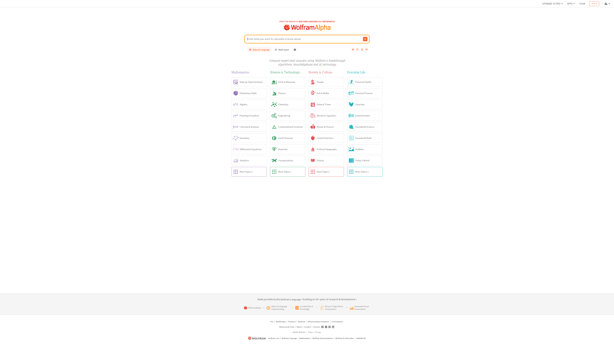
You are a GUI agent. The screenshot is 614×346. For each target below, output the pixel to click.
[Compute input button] (365, 39)
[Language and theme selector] (607, 4)
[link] (290, 299)
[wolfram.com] (257, 338)
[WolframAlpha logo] (307, 27)
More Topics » (246, 171)
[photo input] (294, 49)
